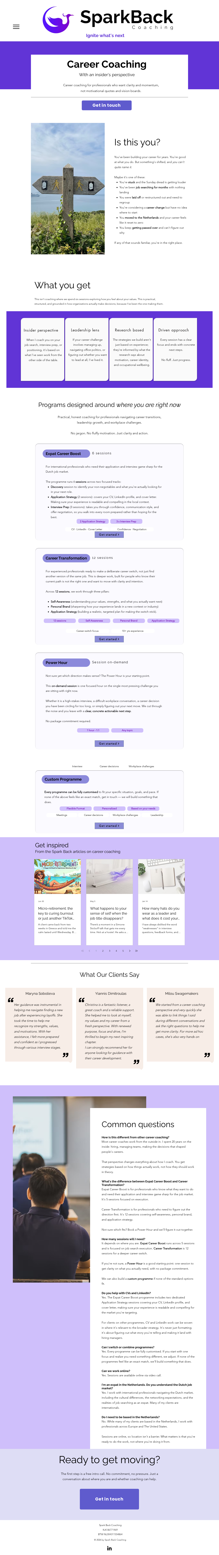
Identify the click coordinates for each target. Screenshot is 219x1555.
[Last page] (136, 951)
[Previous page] (89, 951)
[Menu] (16, 27)
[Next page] (130, 951)
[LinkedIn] (109, 1548)
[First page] (82, 951)
